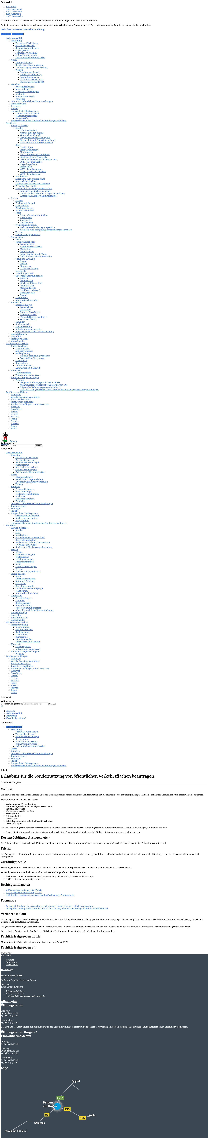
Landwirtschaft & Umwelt (27, 368)
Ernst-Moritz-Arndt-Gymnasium (36, 142)
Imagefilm (16, 336)
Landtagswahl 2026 (29, 72)
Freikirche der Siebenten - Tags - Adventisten (42, 193)
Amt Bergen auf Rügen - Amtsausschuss (30, 404)
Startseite (10, 711)
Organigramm (22, 50)
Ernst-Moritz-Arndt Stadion (34, 215)
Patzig (14, 419)
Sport (18, 213)
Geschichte (20, 271)
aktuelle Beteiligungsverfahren (35, 356)
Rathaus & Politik (14, 38)
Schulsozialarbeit (28, 130)
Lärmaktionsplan (23, 365)
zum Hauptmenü (14, 9)
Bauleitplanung (22, 353)
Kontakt (10, 960)
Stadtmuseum (22, 205)
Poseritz (15, 421)
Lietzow (14, 414)
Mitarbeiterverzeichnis (26, 53)
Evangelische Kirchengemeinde (35, 191)
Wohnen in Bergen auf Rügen (25, 377)
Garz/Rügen (16, 409)
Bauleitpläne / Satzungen (32, 358)
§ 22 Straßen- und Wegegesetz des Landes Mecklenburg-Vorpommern (40, 895)
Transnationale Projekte (27, 113)
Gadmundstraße (28, 288)
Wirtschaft (16, 370)
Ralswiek (15, 423)
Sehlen (14, 428)
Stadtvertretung (18, 104)
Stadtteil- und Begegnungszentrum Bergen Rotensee (46, 230)
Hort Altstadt (26, 152)
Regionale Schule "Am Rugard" (35, 137)
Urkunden (20, 322)
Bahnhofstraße (27, 293)
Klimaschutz (21, 363)
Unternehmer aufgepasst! (27, 375)
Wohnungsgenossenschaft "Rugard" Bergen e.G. (43, 385)
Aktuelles (15, 84)
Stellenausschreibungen (27, 91)
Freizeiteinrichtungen (26, 225)
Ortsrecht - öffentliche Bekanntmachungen (32, 101)
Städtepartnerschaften (26, 116)
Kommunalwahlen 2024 (31, 79)
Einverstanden (18, 34)
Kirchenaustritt (22, 324)
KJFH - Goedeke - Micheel (33, 171)
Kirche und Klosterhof (31, 283)
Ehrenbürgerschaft (24, 273)
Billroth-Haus (27, 251)
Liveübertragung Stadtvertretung (31, 67)
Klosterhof (25, 249)
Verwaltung (16, 41)
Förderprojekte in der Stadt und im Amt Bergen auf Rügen (38, 120)
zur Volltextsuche (14, 16)
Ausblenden (6, 34)
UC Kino (19, 200)
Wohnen (19, 380)
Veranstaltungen (19, 334)
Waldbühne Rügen (24, 208)
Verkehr (14, 108)
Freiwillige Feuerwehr (25, 186)
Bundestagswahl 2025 (30, 74)
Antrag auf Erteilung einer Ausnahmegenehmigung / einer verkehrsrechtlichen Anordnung (49, 906)
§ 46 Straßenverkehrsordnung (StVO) (24, 892)
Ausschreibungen (23, 89)
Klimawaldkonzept (29, 268)
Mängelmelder (18, 341)
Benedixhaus (26, 307)
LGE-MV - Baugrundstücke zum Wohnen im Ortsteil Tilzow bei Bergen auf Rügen (59, 389)
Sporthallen (26, 217)
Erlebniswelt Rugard (25, 203)
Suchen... (5, 445)
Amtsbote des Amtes (20, 399)
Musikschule (21, 176)
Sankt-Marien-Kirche (31, 246)
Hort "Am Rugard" (29, 150)
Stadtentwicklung (19, 346)
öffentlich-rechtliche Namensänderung (34, 331)
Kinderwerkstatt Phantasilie (33, 157)
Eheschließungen (23, 305)
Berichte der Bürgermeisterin (29, 65)
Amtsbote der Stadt (24, 96)
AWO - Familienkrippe (31, 169)
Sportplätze (26, 220)
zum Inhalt (11, 6)
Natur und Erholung (25, 259)
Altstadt (24, 278)
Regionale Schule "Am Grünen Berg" (38, 140)
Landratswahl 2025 (29, 77)
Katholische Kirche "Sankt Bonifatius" (39, 196)
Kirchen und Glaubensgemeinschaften (33, 188)
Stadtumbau (21, 360)
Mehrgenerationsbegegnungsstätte (37, 227)
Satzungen (16, 106)
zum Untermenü (14, 11)
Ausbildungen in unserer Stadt (30, 179)
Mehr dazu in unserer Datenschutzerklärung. (23, 29)
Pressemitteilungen (24, 87)
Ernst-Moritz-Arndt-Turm (33, 254)
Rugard (23, 261)
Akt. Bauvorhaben (24, 351)
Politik (14, 60)
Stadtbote (20, 94)
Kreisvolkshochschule (26, 181)
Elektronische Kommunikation (30, 57)
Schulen (19, 128)
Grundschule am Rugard (31, 133)
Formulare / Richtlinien (26, 43)
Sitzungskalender (23, 62)
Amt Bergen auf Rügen (16, 392)
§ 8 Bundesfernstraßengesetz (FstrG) (24, 890)
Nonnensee (25, 266)
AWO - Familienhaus (30, 174)
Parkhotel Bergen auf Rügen (33, 317)
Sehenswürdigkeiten (25, 242)
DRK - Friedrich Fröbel (31, 162)
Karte (18, 239)
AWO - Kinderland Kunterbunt (35, 154)
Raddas (23, 263)
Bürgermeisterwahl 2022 (32, 82)
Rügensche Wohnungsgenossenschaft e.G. (40, 387)
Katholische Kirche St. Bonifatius (36, 256)
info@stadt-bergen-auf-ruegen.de (25, 996)
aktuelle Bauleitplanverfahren (25, 397)
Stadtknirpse (26, 147)
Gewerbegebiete (23, 373)
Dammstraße (26, 280)
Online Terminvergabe (26, 55)
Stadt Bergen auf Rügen (22, 402)
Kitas (17, 145)
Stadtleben (11, 123)
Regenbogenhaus (28, 164)
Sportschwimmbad (24, 210)
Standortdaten (22, 348)
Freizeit (14, 198)
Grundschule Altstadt (30, 135)
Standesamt (16, 302)
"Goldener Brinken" (30, 290)
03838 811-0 (15, 991)
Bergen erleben (18, 237)
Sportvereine (26, 222)
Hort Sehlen (26, 167)
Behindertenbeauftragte (27, 48)
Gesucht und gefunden (12, 704)
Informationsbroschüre (26, 300)
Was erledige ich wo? (25, 45)
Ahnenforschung (23, 326)
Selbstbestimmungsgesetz (28, 329)
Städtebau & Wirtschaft (17, 343)
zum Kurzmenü (13, 14)
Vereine (19, 232)
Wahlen (19, 70)
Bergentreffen (22, 118)
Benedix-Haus (27, 244)
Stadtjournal (21, 297)
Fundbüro (20, 99)
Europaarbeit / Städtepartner (24, 111)
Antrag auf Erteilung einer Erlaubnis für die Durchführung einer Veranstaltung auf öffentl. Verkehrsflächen (57, 908)
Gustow (14, 411)
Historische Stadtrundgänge (29, 276)
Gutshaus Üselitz (28, 319)
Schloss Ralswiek (28, 314)
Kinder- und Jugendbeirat (27, 234)
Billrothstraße (27, 285)
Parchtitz (15, 416)
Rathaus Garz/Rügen (30, 312)
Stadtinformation (19, 339)
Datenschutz (12, 964)
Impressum (11, 962)
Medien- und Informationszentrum (32, 183)
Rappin (14, 426)
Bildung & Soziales (19, 125)
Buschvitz (15, 406)
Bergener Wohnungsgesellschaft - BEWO (40, 382)
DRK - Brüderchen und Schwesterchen (38, 159)
